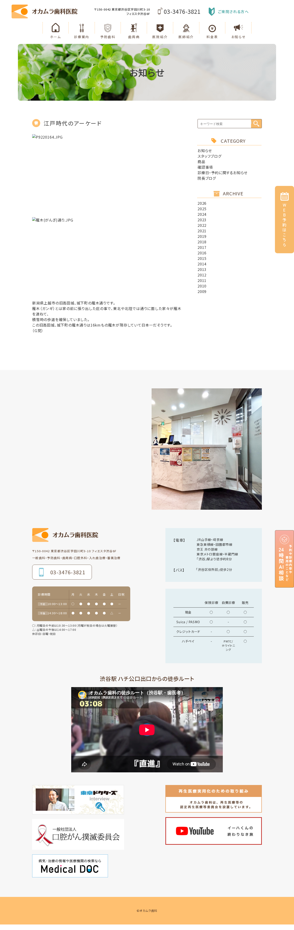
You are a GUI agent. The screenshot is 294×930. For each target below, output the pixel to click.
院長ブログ (207, 178)
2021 (202, 230)
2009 (202, 291)
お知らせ (205, 150)
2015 (202, 258)
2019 (202, 236)
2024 (202, 214)
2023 (202, 219)
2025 (202, 208)
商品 (201, 161)
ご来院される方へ (233, 11)
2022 (202, 225)
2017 (202, 247)
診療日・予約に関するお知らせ (223, 172)
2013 (202, 269)
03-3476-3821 (182, 11)
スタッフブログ (209, 156)
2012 (202, 275)
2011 (202, 280)
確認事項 (205, 167)
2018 (202, 242)
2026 (202, 203)
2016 (202, 253)
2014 (202, 264)
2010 (202, 286)
